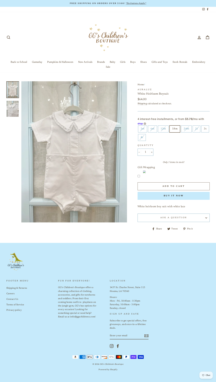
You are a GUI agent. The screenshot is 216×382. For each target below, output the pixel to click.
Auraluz (145, 90)
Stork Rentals (180, 62)
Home (141, 84)
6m (152, 129)
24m (186, 129)
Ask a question (173, 218)
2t (196, 129)
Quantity (146, 145)
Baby (112, 62)
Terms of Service (15, 305)
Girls (122, 62)
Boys (133, 62)
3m (143, 129)
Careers (10, 293)
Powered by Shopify (108, 370)
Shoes (143, 62)
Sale (108, 67)
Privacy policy (14, 310)
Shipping (142, 104)
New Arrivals (85, 62)
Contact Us (12, 299)
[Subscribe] (146, 336)
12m (163, 129)
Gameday (37, 62)
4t (142, 137)
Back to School (19, 62)
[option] (108, 3)
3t (205, 129)
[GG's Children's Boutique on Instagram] (112, 346)
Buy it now (174, 196)
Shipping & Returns (16, 288)
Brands (101, 62)
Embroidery (198, 62)
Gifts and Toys (159, 62)
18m (175, 129)
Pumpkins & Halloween (60, 62)
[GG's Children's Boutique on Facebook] (118, 346)
